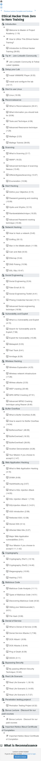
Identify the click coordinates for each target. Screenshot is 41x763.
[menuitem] (1, 5)
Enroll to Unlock (20, 757)
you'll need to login (29, 754)
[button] (1, 2)
